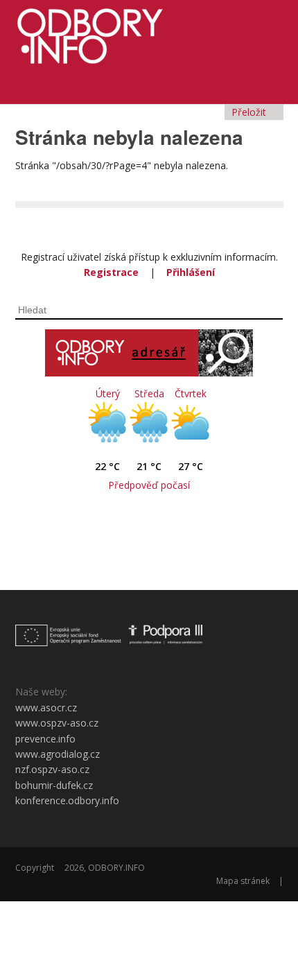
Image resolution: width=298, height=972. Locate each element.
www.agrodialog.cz (57, 754)
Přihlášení (190, 272)
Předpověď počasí (149, 485)
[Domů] (149, 32)
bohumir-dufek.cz (54, 785)
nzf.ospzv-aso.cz (52, 769)
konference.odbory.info (67, 800)
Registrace (111, 272)
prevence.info (45, 738)
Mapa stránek (243, 881)
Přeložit (250, 112)
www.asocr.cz (46, 707)
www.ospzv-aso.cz (56, 722)
